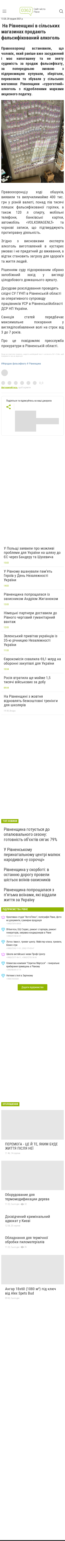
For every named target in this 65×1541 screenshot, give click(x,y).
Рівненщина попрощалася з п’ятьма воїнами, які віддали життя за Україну (30, 894)
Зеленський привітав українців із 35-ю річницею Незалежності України (30, 640)
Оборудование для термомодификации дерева (27, 1196)
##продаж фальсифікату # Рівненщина (21, 363)
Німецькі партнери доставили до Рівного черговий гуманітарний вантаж (30, 617)
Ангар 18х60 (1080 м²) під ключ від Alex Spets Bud (30, 1291)
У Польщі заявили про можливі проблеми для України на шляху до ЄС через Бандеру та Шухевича (32, 552)
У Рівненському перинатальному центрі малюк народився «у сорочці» (32, 854)
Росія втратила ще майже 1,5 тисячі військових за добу (27, 680)
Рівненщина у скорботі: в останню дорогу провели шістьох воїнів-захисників (27, 874)
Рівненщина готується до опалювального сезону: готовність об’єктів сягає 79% (30, 834)
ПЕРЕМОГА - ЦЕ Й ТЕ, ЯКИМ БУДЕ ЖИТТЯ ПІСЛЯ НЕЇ (31, 1146)
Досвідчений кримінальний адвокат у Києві (27, 1218)
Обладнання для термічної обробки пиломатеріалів (26, 1240)
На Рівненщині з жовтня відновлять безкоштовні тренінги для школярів (31, 700)
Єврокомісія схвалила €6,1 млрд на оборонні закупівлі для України (32, 661)
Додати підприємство (32, 987)
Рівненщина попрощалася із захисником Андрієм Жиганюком (31, 596)
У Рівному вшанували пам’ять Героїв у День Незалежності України (28, 575)
